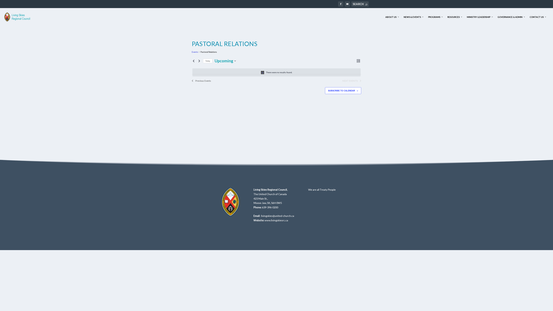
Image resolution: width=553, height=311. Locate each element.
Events (195, 52)
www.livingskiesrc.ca (276, 220)
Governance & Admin (510, 17)
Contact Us (537, 17)
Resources (453, 17)
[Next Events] (199, 61)
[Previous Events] (193, 61)
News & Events (412, 17)
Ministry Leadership (478, 17)
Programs (434, 17)
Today (207, 61)
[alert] (276, 72)
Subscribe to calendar (341, 90)
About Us (390, 17)
